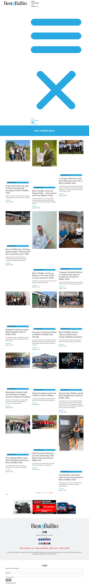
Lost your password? (11, 583)
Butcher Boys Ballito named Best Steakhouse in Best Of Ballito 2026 (71, 395)
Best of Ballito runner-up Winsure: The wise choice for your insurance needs (43, 275)
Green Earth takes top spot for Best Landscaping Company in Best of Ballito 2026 (17, 189)
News (32, 4)
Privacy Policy (53, 548)
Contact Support (64, 548)
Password (8, 572)
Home (32, 1)
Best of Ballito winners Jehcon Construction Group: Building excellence (70, 334)
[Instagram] (46, 532)
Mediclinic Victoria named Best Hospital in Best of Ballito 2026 (17, 332)
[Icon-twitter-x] (44, 543)
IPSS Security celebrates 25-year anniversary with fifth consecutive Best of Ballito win (43, 456)
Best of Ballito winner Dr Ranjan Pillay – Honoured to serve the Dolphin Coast (44, 193)
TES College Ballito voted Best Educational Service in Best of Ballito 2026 (17, 460)
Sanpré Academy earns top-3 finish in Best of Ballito (44, 394)
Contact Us (34, 6)
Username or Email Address (12, 568)
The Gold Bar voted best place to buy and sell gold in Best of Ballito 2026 (71, 477)
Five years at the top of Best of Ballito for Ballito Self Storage (44, 334)
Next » (51, 492)
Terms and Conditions (41, 548)
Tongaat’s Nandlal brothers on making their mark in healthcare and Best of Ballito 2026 (70, 275)
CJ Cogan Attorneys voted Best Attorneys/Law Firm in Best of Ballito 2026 (71, 180)
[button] (56, 62)
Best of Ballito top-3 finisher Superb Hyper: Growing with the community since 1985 (18, 251)
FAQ (33, 548)
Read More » (8, 200)
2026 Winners (35, 3)
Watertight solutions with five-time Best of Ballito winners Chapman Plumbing (18, 394)
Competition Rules (25, 548)
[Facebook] (43, 532)
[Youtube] (47, 543)
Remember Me (10, 577)
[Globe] (40, 543)
